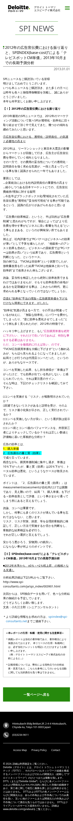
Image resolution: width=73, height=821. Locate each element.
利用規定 (25, 763)
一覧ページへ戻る (36, 694)
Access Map (20, 750)
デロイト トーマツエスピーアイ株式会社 (47, 8)
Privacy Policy (39, 750)
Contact (55, 750)
